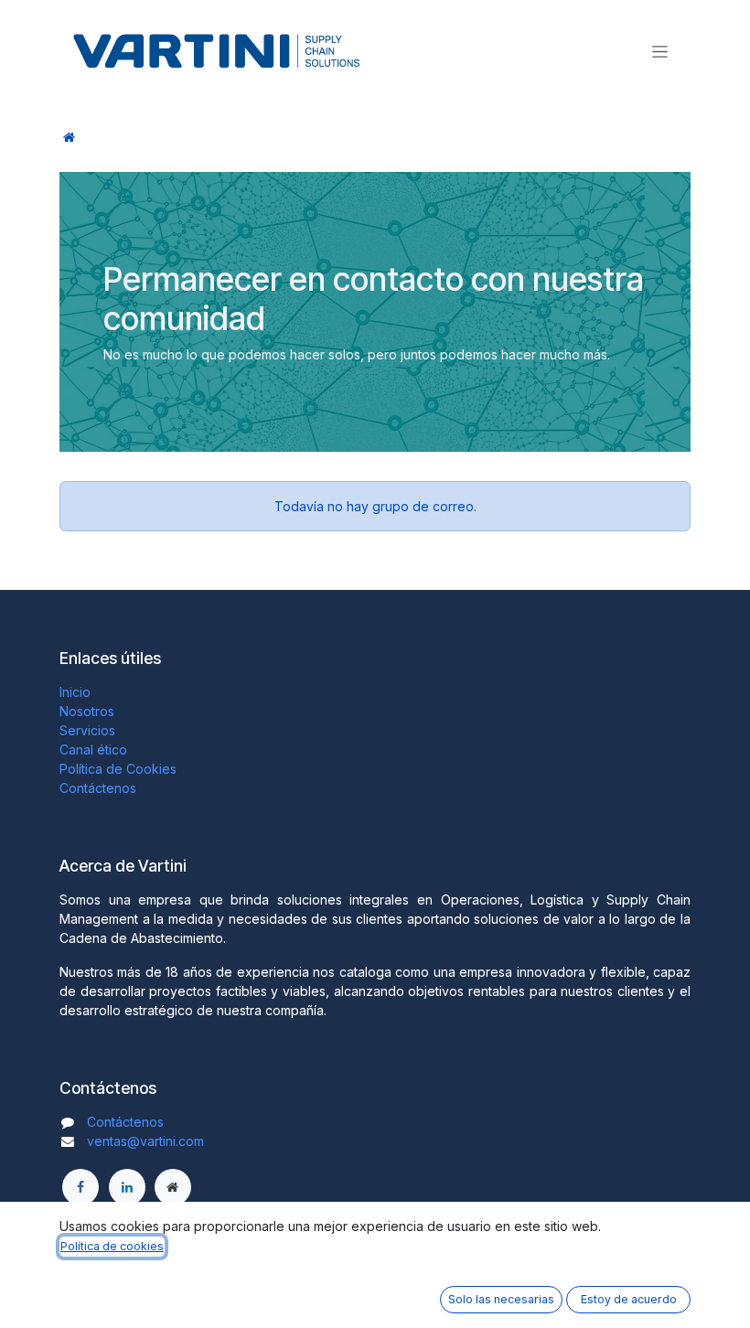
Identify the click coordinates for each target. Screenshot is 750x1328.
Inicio (75, 692)
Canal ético (93, 749)
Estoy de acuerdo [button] (629, 1299)
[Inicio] (69, 137)
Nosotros (86, 711)
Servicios (87, 730)
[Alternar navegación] (660, 51)
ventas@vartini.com (145, 1141)
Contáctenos (97, 788)
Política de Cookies (118, 768)
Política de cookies (112, 1246)
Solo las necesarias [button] (501, 1299)
